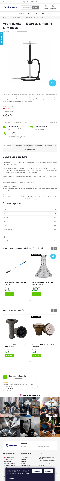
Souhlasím (48, 471)
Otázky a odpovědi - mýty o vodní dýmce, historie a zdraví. (47, 461)
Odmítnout (37, 471)
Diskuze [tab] (31, 145)
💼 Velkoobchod (8, 461)
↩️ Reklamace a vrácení (9, 463)
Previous (52, 248)
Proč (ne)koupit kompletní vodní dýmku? (46, 458)
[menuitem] (9, 14)
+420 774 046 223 (44, 446)
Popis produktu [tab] (7, 145)
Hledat (35, 7)
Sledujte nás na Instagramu (31, 395)
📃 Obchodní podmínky (9, 465)
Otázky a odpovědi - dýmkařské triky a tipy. (46, 464)
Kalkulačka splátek (9, 117)
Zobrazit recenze (18, 378)
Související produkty (50, 145)
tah (22, 101)
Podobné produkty (29, 149)
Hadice (24, 461)
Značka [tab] (39, 145)
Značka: (53, 122)
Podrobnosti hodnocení (22, 31)
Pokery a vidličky (26, 465)
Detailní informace (28, 101)
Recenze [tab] (26, 145)
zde (8, 475)
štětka (15, 195)
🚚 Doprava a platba (7, 1)
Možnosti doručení (9, 111)
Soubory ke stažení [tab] (17, 145)
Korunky (24, 459)
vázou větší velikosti (29, 182)
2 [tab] (29, 300)
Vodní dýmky (25, 457)
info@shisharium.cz (28, 446)
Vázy (23, 463)
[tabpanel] (16, 275)
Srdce (8, 99)
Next (55, 248)
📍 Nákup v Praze (8, 459)
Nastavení (11, 478)
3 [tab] (30, 300)
